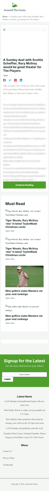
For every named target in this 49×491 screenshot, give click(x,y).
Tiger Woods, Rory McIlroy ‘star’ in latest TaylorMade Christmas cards (21, 223)
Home (5, 16)
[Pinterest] (15, 80)
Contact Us (7, 451)
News (13, 231)
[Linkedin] (21, 80)
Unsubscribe (8, 464)
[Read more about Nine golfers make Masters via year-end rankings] (24, 276)
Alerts (5, 75)
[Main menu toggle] (43, 7)
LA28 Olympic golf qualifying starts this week (24, 428)
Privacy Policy (9, 458)
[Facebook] (4, 80)
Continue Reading (24, 185)
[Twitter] (10, 80)
